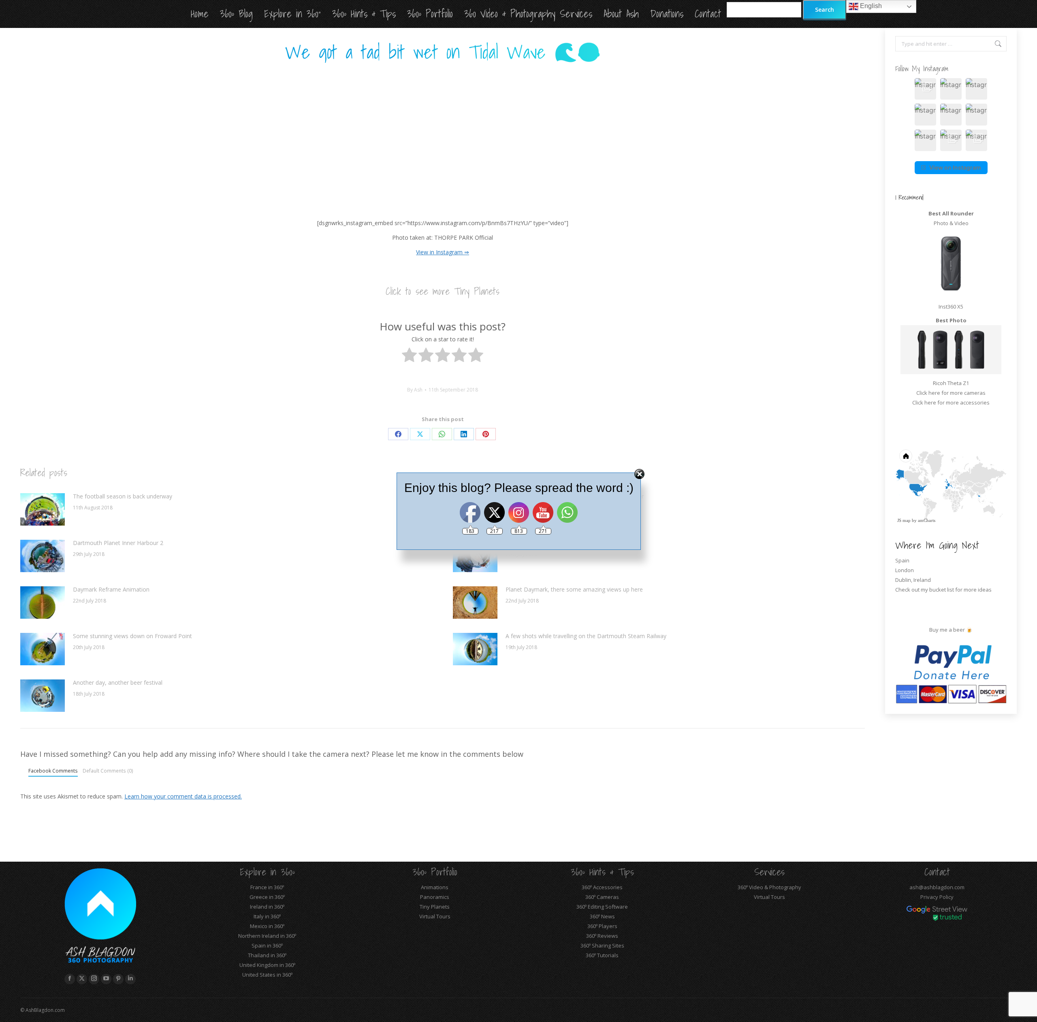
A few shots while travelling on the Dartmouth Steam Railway (586, 636)
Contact (937, 871)
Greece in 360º (267, 897)
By (414, 389)
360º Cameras (602, 897)
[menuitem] (953, 460)
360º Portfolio (434, 871)
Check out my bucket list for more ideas (944, 589)
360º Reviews (602, 935)
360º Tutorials (602, 955)
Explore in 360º (267, 871)
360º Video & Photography (769, 887)
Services (769, 871)
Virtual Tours (434, 916)
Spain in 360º (267, 945)
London (904, 570)
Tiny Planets (435, 906)
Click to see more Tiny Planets (442, 291)
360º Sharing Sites (602, 945)
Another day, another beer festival (117, 682)
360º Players (602, 926)
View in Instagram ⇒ (442, 252)
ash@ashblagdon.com (936, 887)
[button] (925, 89)
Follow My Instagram (921, 69)
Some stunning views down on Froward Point (132, 636)
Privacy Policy (937, 897)
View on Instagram (955, 167)
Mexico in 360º (267, 926)
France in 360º (267, 887)
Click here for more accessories (951, 402)
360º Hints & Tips (602, 871)
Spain (902, 560)
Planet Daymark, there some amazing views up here (574, 589)
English (870, 5)
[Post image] (42, 602)
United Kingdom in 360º (267, 965)
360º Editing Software (602, 906)
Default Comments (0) (108, 770)
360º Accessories (602, 887)
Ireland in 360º (267, 906)
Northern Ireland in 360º (267, 935)
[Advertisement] (443, 132)
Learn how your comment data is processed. (183, 796)
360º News (602, 916)
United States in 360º (267, 974)
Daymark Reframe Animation (111, 589)
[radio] (409, 356)
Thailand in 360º (267, 955)
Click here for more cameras (951, 392)
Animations (434, 887)
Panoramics (434, 897)
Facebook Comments (53, 770)
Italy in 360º (267, 916)
